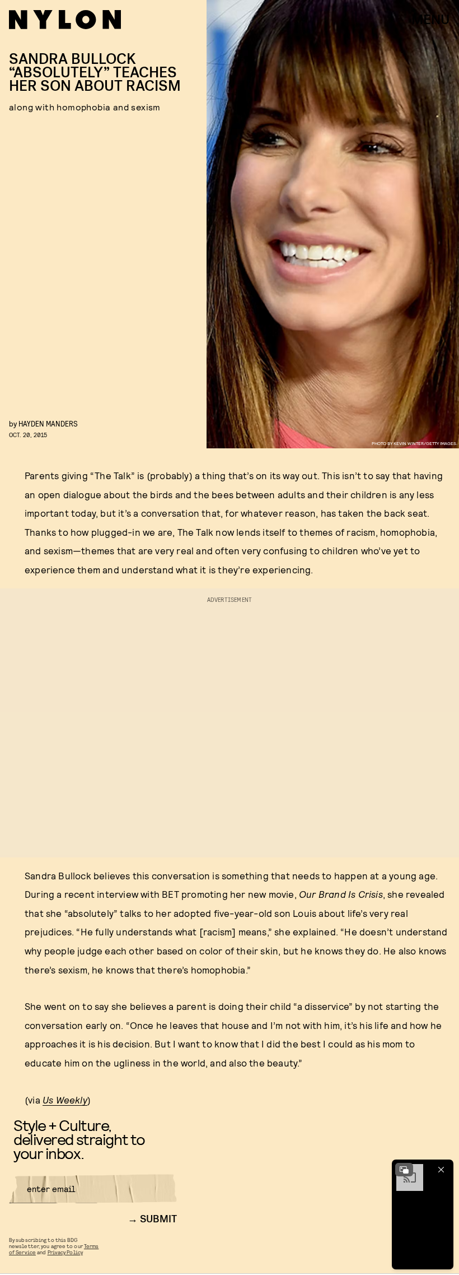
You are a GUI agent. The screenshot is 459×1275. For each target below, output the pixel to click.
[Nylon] (65, 19)
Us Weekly (65, 1099)
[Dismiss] (441, 1169)
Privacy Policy (65, 1252)
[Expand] (404, 1169)
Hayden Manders (48, 423)
